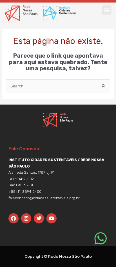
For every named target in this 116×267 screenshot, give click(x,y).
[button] (106, 10)
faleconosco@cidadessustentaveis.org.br (44, 198)
